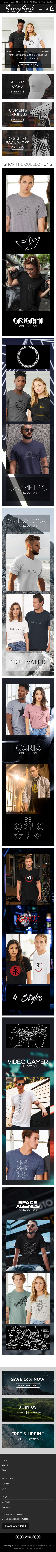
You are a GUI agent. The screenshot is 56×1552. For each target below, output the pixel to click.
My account (7, 1478)
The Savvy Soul (9, 1545)
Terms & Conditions (35, 1548)
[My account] (47, 8)
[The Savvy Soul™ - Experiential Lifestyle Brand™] (19, 8)
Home (5, 2)
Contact (50, 2)
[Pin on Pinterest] (34, 1537)
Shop (18, 2)
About (12, 2)
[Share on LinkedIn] (39, 1537)
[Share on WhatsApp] (17, 1537)
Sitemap (6, 1507)
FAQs (26, 2)
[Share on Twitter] (26, 1537)
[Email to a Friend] (30, 1537)
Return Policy (48, 1545)
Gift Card (41, 2)
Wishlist (33, 2)
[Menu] (40, 8)
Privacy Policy (20, 1548)
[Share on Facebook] (22, 1537)
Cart (4, 1488)
